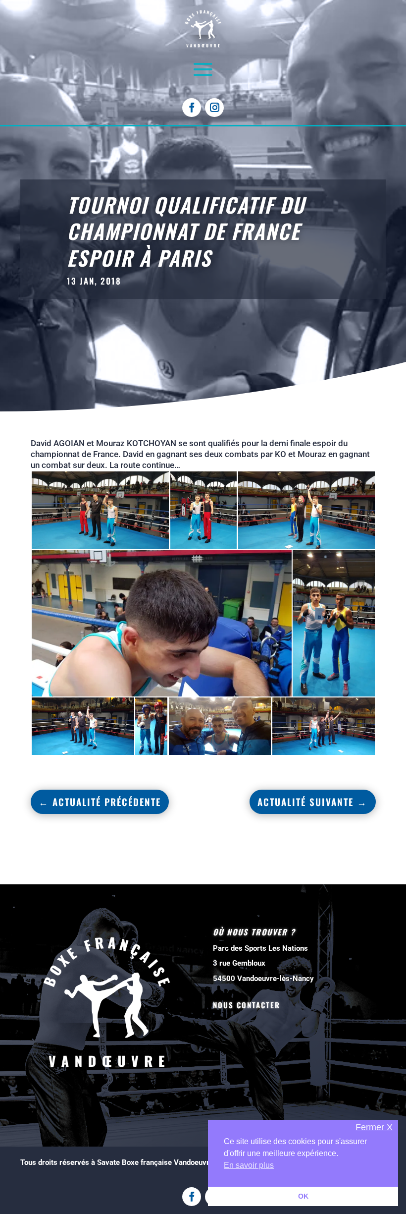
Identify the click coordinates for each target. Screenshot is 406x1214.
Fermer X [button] (374, 1127)
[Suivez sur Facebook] (191, 107)
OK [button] (303, 1196)
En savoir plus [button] (249, 1165)
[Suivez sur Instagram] (214, 107)
